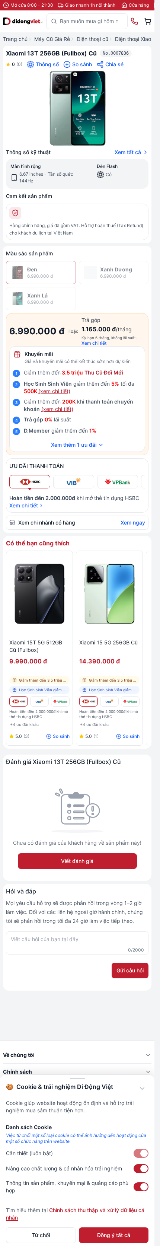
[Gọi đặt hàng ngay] (134, 21)
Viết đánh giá (77, 861)
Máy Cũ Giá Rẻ (52, 39)
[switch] (141, 1153)
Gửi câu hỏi (130, 970)
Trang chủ (15, 39)
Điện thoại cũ (92, 39)
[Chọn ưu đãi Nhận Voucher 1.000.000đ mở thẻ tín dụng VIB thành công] (73, 481)
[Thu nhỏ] (142, 1088)
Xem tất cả (128, 152)
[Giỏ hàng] (147, 21)
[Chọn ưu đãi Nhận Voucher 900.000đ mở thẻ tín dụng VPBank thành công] (117, 481)
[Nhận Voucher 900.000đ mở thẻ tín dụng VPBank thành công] (60, 701)
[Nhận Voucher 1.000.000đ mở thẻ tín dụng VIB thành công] (39, 701)
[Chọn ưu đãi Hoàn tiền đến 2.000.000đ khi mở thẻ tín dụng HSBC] (29, 481)
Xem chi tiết (93, 343)
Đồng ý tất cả (113, 1235)
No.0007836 (116, 53)
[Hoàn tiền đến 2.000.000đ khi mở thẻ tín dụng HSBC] (18, 701)
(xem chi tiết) (54, 391)
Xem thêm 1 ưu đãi (73, 445)
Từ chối (41, 1235)
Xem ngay (133, 522)
